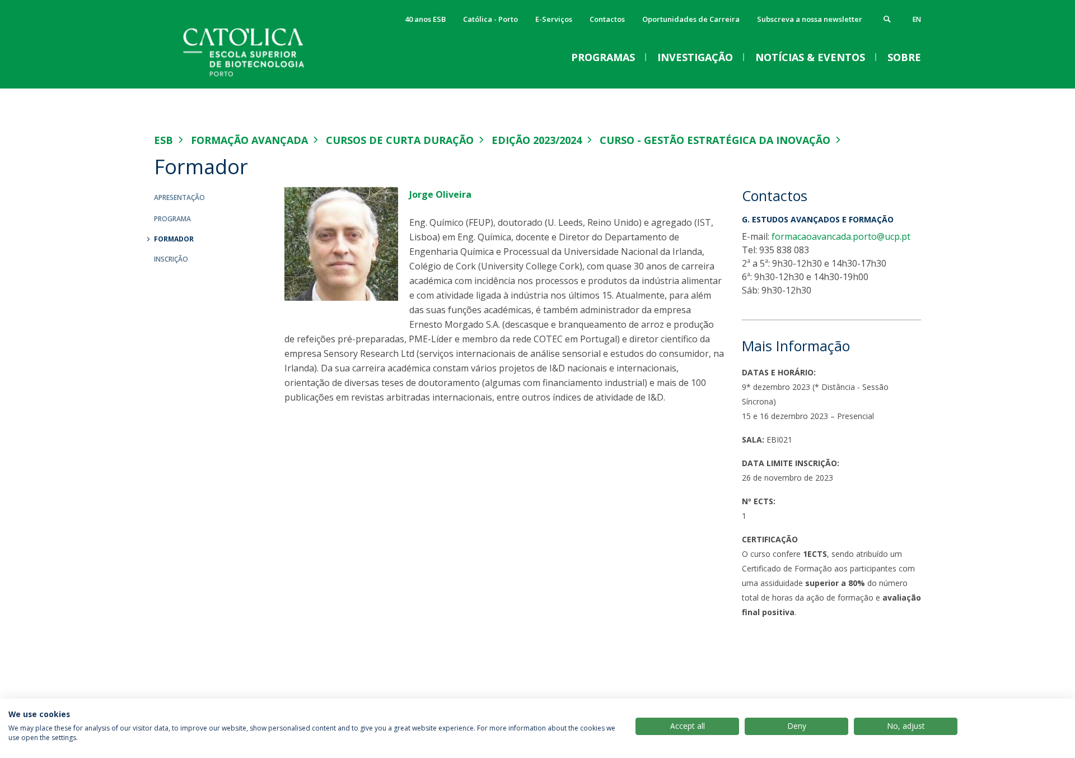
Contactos (607, 19)
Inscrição (171, 259)
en (917, 19)
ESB (163, 140)
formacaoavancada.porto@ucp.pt (841, 236)
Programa (172, 219)
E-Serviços (553, 19)
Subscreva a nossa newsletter (809, 19)
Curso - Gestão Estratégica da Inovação (715, 140)
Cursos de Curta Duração (400, 140)
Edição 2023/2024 (537, 140)
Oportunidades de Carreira (691, 19)
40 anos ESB (425, 19)
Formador (174, 239)
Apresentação (179, 197)
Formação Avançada (249, 140)
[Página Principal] (266, 77)
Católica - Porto (490, 19)
